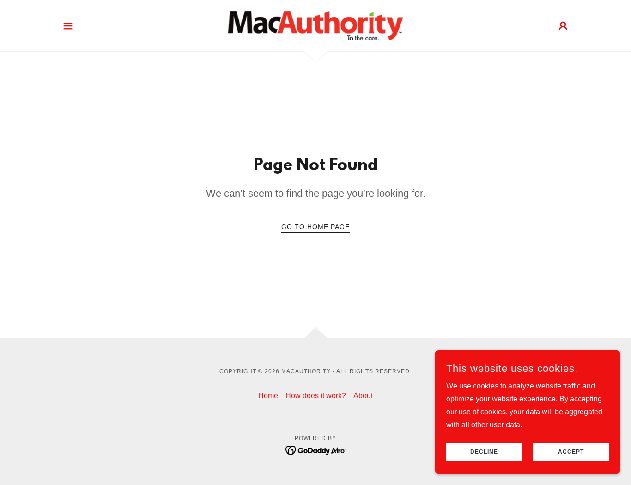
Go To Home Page (315, 226)
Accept (571, 452)
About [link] (363, 396)
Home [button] (268, 396)
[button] (68, 26)
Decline (484, 452)
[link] (315, 25)
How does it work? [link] (315, 396)
